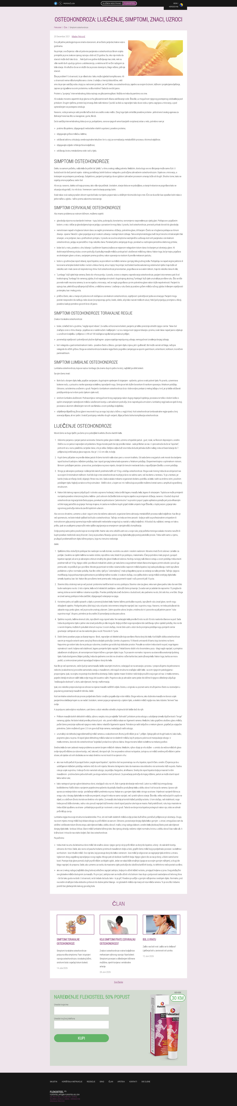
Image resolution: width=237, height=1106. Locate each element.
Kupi (81, 1038)
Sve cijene (146, 1081)
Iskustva (53, 1081)
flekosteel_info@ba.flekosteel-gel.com (64, 1094)
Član (111, 1081)
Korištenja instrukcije (72, 1081)
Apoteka (121, 1081)
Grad (102, 1081)
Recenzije (91, 1081)
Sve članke (118, 982)
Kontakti (133, 1081)
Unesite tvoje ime (61, 1004)
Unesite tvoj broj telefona (64, 1018)
